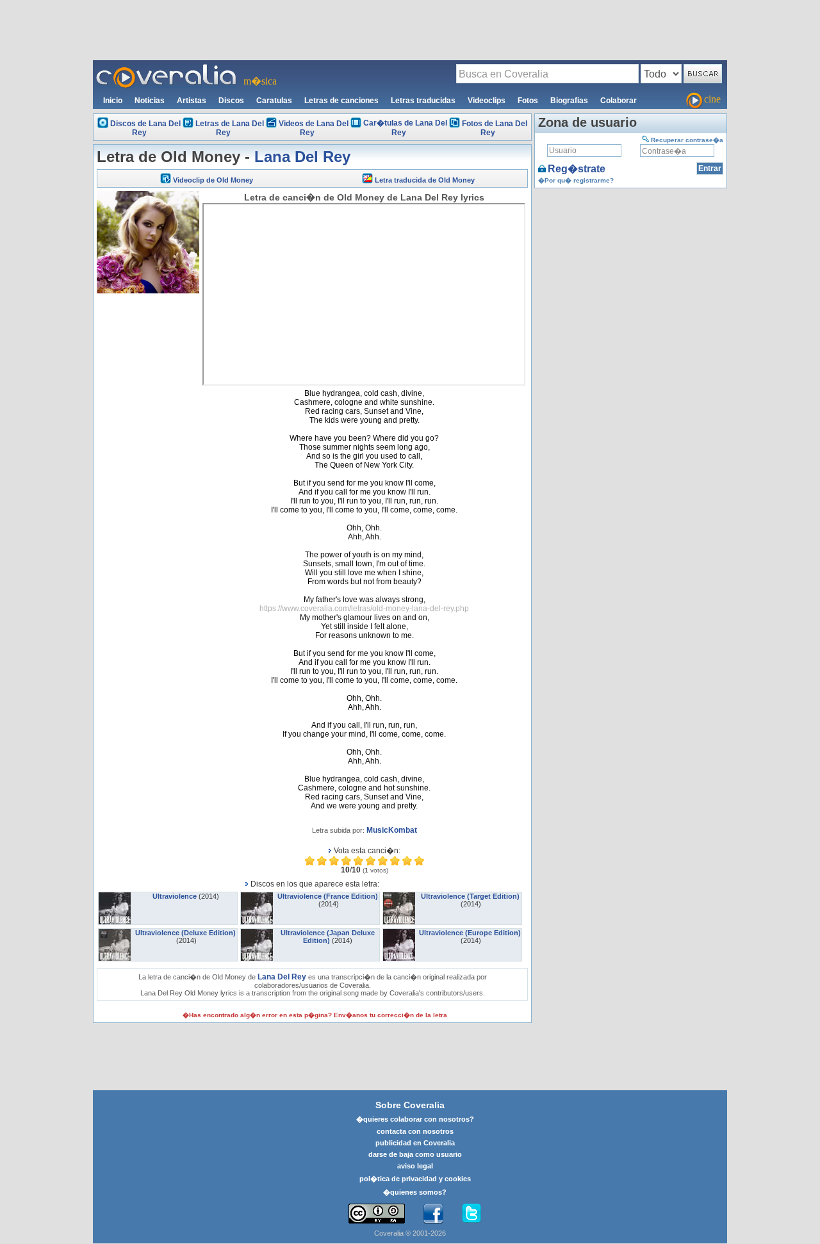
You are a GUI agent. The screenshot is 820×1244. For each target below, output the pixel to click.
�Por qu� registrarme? (576, 180)
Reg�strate (576, 168)
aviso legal (415, 1166)
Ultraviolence (174, 896)
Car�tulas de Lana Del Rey (405, 128)
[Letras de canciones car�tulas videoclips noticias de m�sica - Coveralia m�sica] (166, 67)
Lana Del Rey (302, 156)
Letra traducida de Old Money (425, 180)
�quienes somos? (415, 1192)
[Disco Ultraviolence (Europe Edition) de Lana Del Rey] (399, 933)
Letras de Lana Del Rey (229, 128)
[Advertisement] (410, 29)
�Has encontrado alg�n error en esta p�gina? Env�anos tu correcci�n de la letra (315, 1015)
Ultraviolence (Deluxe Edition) (185, 933)
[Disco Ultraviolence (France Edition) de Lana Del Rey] (257, 896)
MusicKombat (391, 830)
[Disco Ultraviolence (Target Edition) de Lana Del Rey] (399, 896)
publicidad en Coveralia (415, 1143)
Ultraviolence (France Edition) (327, 896)
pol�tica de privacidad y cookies (415, 1179)
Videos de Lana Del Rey (313, 128)
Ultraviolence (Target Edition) (470, 896)
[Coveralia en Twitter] (471, 1214)
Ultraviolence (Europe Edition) (470, 933)
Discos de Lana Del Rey (145, 128)
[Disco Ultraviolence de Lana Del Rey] (115, 896)
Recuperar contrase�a (687, 139)
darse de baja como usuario (415, 1154)
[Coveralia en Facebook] (433, 1214)
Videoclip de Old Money (213, 180)
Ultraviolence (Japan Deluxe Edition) (328, 936)
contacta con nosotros (415, 1131)
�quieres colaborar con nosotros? (415, 1119)
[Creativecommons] (376, 1214)
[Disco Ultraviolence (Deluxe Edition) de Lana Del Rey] (115, 933)
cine (712, 99)
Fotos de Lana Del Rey (494, 128)
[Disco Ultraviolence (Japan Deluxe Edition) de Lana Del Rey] (257, 933)
